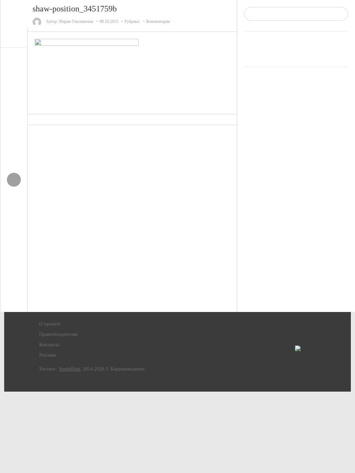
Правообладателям (58, 334)
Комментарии (158, 21)
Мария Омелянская (76, 21)
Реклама (47, 355)
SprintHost (69, 369)
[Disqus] (132, 218)
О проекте (49, 324)
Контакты (49, 344)
